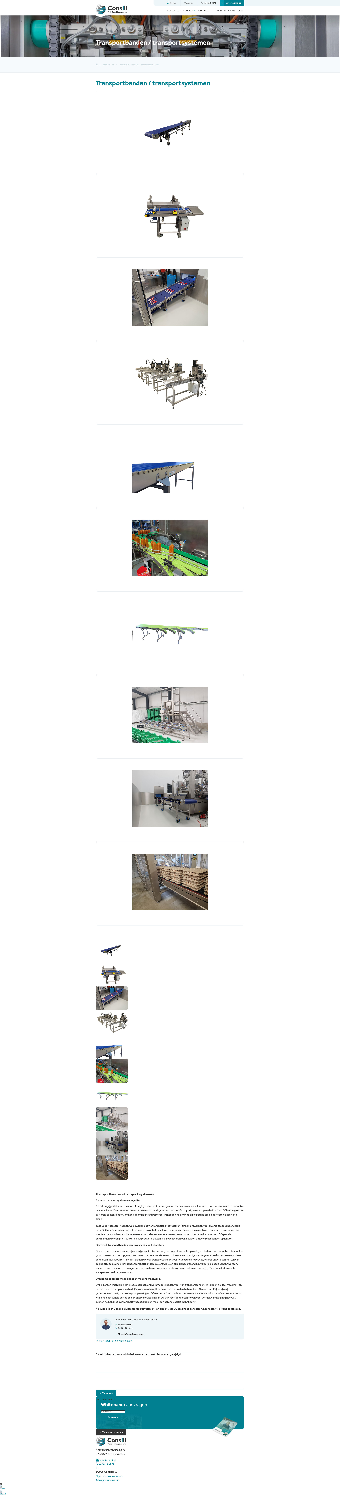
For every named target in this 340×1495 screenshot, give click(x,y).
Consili (231, 10)
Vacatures (188, 3)
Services (188, 10)
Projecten (221, 10)
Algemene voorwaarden (109, 1476)
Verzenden (107, 1393)
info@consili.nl (125, 1325)
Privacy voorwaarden (107, 1480)
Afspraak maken (233, 3)
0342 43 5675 (210, 3)
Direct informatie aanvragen (131, 1334)
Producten (204, 10)
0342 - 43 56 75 (125, 1328)
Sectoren (172, 10)
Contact (240, 10)
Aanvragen (113, 1417)
